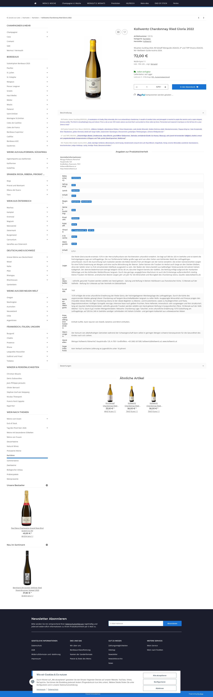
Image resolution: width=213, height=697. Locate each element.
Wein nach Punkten (155, 650)
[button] (27, 32)
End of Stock (12, 423)
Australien (11, 306)
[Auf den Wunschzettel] (124, 32)
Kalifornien (11, 163)
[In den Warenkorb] (60, 26)
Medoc (9, 100)
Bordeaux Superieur (15, 132)
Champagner (12, 32)
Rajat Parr (11, 406)
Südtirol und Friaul (14, 356)
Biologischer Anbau (15, 470)
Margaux (10, 82)
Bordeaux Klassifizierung (80, 650)
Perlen (176, 3)
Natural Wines (13, 446)
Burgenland (76, 201)
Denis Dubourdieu (14, 378)
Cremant (10, 41)
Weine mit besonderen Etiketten (20, 432)
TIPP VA (91, 230)
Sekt (8, 46)
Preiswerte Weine (14, 451)
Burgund (10, 333)
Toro (8, 194)
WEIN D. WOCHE (49, 3)
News (110, 663)
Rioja (9, 181)
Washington (12, 302)
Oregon (10, 297)
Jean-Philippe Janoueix (16, 383)
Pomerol (10, 109)
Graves (9, 91)
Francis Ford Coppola (15, 401)
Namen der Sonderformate (81, 654)
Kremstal (10, 217)
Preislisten (115, 3)
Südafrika (11, 168)
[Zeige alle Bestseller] (47, 485)
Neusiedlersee (86, 201)
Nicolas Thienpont (14, 396)
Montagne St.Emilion (15, 118)
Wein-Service (152, 645)
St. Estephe (11, 77)
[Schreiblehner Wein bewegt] (35, 3)
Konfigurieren (160, 682)
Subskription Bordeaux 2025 (18, 63)
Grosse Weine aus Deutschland (20, 257)
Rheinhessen (12, 280)
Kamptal (10, 212)
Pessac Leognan (13, 86)
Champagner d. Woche (71, 3)
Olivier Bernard (13, 387)
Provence (10, 342)
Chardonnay (76, 178)
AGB (33, 650)
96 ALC (74, 237)
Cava (9, 37)
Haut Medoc (12, 95)
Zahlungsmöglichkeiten (118, 645)
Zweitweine (11, 465)
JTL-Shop (200, 694)
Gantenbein (12, 284)
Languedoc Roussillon (16, 352)
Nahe (9, 266)
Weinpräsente (12, 479)
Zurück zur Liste (14, 18)
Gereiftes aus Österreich (17, 244)
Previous (13, 515)
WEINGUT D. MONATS (96, 3)
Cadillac (10, 136)
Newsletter (112, 654)
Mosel (9, 261)
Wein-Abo (145, 3)
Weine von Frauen (14, 437)
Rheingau (11, 275)
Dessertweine (12, 441)
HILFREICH (130, 3)
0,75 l (73, 196)
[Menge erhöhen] (165, 86)
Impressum (41, 689)
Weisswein (75, 218)
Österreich (75, 190)
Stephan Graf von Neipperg (18, 392)
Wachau (10, 207)
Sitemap (111, 650)
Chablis (10, 338)
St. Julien (10, 72)
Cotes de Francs (13, 127)
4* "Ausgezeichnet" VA (79, 230)
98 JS (73, 210)
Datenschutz (53, 689)
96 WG (74, 244)
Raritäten (147, 39)
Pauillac (10, 68)
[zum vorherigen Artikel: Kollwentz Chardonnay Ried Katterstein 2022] (198, 17)
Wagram (10, 221)
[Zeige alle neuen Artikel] (47, 545)
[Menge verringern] (136, 86)
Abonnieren (172, 623)
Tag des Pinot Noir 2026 (16, 428)
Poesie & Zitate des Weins (80, 658)
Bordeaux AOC (13, 141)
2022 (73, 185)
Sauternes (11, 146)
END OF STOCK (161, 3)
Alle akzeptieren (160, 675)
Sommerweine (13, 460)
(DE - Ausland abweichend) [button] (160, 77)
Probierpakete (12, 474)
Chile (9, 316)
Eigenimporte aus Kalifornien (19, 159)
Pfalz (9, 271)
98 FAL (74, 224)
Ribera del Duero (14, 190)
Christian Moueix (14, 374)
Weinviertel (11, 226)
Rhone (9, 347)
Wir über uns (75, 645)
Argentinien (12, 320)
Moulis (9, 104)
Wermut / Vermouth (15, 50)
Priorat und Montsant (16, 185)
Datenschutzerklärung (74, 624)
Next (42, 515)
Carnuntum (11, 239)
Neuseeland (12, 311)
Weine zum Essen (14, 419)
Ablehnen (160, 688)
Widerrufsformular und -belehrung (46, 654)
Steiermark (11, 230)
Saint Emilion (12, 114)
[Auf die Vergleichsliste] (118, 32)
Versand (154, 64)
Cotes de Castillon (14, 123)
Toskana (10, 361)
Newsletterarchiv (115, 658)
